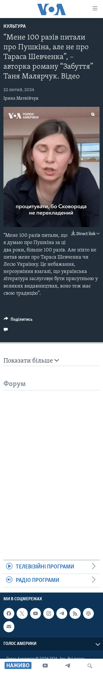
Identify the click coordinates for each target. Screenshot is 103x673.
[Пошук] (89, 666)
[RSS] (75, 613)
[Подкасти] (88, 613)
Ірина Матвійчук (21, 98)
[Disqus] (51, 462)
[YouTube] (45, 666)
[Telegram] (67, 666)
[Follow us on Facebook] (8, 613)
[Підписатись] (8, 626)
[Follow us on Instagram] (48, 613)
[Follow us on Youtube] (35, 613)
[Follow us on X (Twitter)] (22, 613)
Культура (14, 26)
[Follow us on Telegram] (61, 613)
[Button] (18, 320)
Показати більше (28, 361)
